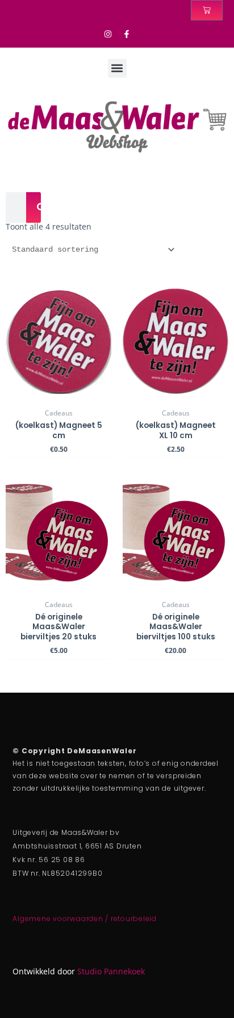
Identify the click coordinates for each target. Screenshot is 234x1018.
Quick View (59, 394)
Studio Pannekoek (111, 971)
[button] (117, 68)
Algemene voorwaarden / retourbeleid (84, 918)
